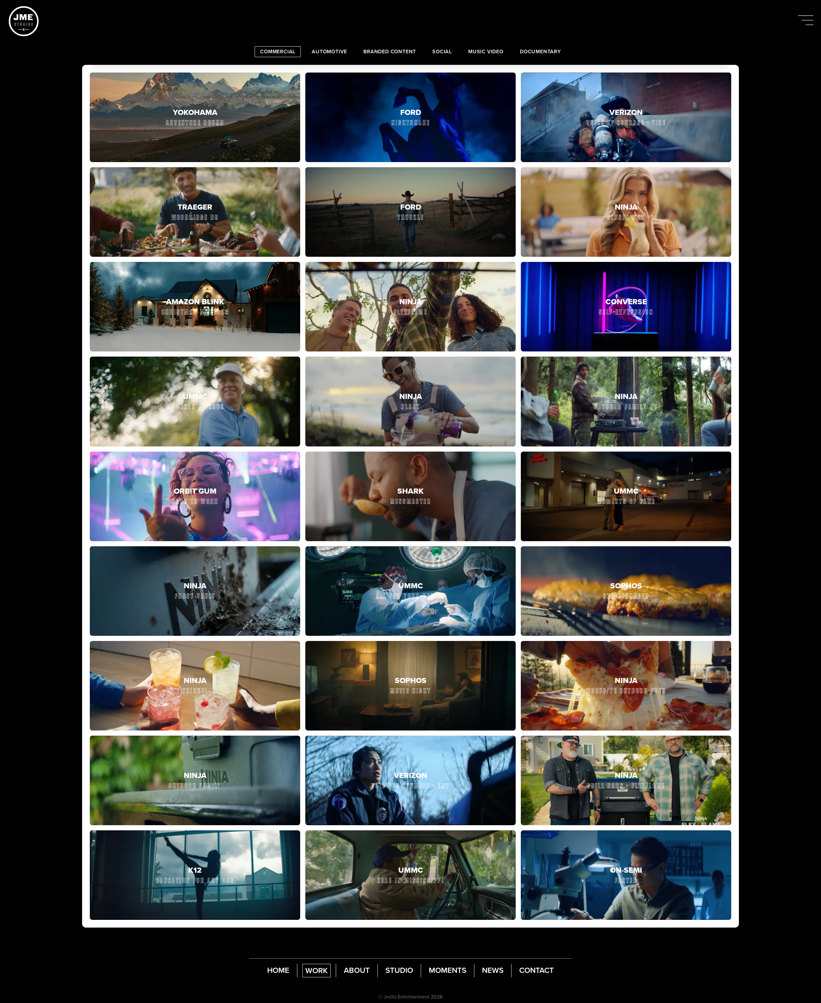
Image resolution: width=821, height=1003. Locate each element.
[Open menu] (805, 20)
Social (442, 51)
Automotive (329, 51)
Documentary (540, 51)
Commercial (277, 51)
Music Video (486, 51)
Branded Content (389, 51)
